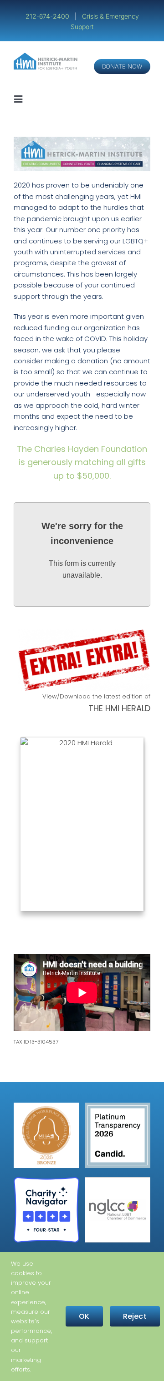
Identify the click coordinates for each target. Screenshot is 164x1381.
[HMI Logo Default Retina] (46, 56)
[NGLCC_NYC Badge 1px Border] (117, 1180)
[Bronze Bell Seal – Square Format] (46, 1106)
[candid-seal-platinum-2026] (117, 1106)
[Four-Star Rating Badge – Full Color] (46, 1180)
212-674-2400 (48, 16)
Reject (135, 1316)
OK (84, 1316)
